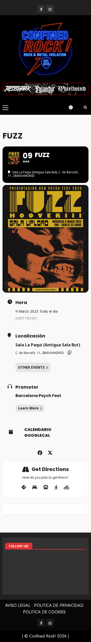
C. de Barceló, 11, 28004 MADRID (39, 352)
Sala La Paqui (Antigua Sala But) (47, 345)
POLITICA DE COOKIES (44, 612)
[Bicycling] (66, 487)
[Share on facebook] (39, 451)
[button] (5, 107)
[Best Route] (24, 487)
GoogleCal (37, 435)
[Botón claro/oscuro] (73, 107)
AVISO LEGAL (17, 605)
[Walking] (56, 487)
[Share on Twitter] (50, 451)
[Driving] (34, 487)
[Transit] (46, 487)
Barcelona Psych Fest (38, 396)
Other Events (31, 367)
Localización (30, 336)
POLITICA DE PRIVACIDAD (58, 605)
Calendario (37, 429)
